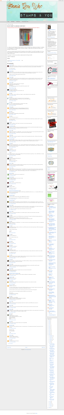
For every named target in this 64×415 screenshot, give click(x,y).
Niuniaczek (10, 173)
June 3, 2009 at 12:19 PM (12, 275)
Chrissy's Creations (11, 88)
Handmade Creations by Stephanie (14, 273)
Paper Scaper (51, 270)
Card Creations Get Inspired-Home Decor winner (52, 141)
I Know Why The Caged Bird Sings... (51, 397)
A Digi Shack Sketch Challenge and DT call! (52, 356)
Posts (50, 57)
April (50, 402)
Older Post (43, 347)
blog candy (10, 61)
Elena (10, 296)
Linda (10, 215)
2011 (49, 332)
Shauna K (10, 205)
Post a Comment (10, 343)
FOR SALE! (12, 21)
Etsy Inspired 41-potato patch (51, 362)
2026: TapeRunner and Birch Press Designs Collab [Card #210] (52, 208)
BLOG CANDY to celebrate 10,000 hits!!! (52, 393)
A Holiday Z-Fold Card (51, 305)
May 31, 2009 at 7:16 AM (12, 114)
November (51, 336)
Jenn (10, 185)
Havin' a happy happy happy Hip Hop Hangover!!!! (52, 377)
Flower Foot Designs (52, 281)
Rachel (10, 157)
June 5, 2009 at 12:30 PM (12, 333)
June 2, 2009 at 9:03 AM (12, 232)
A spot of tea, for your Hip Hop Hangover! (51, 365)
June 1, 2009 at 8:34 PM (12, 193)
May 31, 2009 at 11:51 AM (12, 137)
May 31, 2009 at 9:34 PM (12, 155)
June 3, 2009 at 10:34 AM (12, 271)
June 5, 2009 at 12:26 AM (12, 323)
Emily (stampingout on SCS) (52, 30)
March (50, 403)
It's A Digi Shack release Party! (51, 372)
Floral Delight (50, 271)
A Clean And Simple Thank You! (52, 381)
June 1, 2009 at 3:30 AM (12, 161)
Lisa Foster (10, 181)
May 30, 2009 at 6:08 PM (12, 69)
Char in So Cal (11, 284)
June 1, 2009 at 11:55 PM (12, 219)
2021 (49, 320)
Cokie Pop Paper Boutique (51, 277)
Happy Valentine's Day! (52, 253)
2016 (49, 326)
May (50, 401)
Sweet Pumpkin (51, 260)
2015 (49, 327)
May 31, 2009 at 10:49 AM (12, 133)
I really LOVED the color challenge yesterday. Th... (51, 367)
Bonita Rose (10, 325)
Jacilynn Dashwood (52, 295)
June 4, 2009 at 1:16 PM (12, 312)
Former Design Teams (25, 21)
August (50, 340)
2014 (49, 328)
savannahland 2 (51, 206)
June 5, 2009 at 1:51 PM (12, 338)
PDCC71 (49, 169)
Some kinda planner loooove (52, 268)
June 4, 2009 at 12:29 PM (12, 307)
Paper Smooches (51, 236)
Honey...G (10, 163)
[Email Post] (22, 60)
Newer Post (9, 347)
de (9, 152)
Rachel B (10, 264)
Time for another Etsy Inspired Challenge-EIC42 (52, 351)
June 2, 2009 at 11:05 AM (12, 247)
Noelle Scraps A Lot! (52, 255)
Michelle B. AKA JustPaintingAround (14, 190)
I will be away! (50, 308)
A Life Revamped (51, 307)
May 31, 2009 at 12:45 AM (12, 105)
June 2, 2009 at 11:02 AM (12, 243)
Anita (10, 93)
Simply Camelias (51, 289)
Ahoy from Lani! (51, 369)
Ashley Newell (11, 195)
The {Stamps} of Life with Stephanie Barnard (52, 228)
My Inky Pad (50, 304)
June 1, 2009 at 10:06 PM (12, 203)
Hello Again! (50, 241)
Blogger (36, 413)
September (51, 339)
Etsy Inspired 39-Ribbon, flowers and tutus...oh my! (51, 384)
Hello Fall (50, 274)
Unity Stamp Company (52, 259)
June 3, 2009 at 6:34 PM (12, 279)
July (50, 341)
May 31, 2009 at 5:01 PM (12, 147)
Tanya (10, 102)
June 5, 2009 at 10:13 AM (12, 328)
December (51, 335)
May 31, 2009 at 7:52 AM (12, 124)
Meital (10, 111)
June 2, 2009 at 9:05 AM (12, 239)
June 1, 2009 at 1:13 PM (12, 189)
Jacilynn (10, 301)
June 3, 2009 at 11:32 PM (12, 294)
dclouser (10, 130)
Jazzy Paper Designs (52, 223)
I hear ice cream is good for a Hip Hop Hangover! (51, 354)
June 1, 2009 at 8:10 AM (12, 175)
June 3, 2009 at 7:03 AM (12, 262)
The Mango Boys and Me (52, 232)
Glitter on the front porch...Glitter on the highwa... (52, 346)
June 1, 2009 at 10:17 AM (12, 183)
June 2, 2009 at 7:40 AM (12, 224)
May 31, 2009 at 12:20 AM (12, 95)
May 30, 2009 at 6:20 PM (12, 75)
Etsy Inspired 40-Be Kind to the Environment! (52, 375)
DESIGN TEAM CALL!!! (51, 360)
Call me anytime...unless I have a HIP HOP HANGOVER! (52, 389)
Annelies (10, 309)
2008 (49, 407)
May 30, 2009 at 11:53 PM (12, 91)
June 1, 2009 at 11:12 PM (12, 209)
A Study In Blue (50, 156)
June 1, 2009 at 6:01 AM (12, 171)
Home (8, 21)
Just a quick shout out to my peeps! (52, 344)
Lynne (10, 234)
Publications (18, 21)
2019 (49, 322)
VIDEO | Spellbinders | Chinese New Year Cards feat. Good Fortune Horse (52, 220)
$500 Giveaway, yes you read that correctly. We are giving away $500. (52, 297)
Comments (50, 58)
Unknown (10, 77)
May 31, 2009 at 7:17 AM (12, 120)
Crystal (10, 143)
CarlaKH (10, 135)
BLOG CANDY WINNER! (51, 387)
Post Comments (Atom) (28, 349)
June (50, 342)
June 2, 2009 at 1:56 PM (12, 253)
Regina (10, 321)
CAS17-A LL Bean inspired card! (51, 399)
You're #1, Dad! (51, 286)
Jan (9, 122)
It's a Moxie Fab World (51, 292)
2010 (49, 333)
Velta (10, 221)
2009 (49, 334)
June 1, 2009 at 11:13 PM (12, 213)
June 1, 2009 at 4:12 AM (12, 166)
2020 (49, 321)
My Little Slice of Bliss (52, 285)
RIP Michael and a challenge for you (52, 348)
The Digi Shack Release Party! (51, 370)
